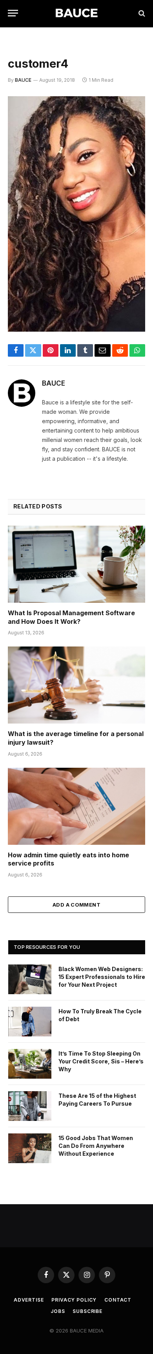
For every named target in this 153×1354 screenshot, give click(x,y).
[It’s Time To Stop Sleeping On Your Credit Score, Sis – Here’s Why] (29, 1064)
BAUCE (23, 80)
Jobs (58, 1311)
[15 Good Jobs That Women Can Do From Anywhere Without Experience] (29, 1148)
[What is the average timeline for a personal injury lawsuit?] (76, 685)
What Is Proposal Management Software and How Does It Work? (71, 617)
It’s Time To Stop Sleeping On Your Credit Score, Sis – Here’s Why (101, 1061)
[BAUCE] (76, 13)
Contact (117, 1300)
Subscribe (87, 1311)
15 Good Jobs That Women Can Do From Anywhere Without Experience (95, 1146)
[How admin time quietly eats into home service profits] (76, 806)
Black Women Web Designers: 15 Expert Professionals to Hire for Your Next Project (101, 977)
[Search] (141, 13)
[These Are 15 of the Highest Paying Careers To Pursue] (29, 1106)
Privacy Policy (74, 1300)
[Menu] (13, 13)
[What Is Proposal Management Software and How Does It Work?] (76, 564)
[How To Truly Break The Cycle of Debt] (29, 1021)
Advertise (29, 1300)
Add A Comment (76, 904)
